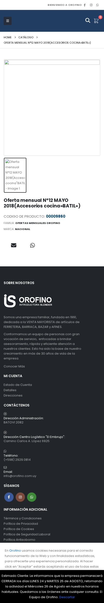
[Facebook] (85, 5)
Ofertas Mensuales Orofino (37, 223)
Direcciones (13, 395)
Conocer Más (14, 366)
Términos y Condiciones (23, 518)
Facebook (9, 497)
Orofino (15, 550)
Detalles (10, 390)
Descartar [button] (67, 597)
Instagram (20, 497)
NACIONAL (22, 229)
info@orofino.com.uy (20, 476)
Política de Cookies (19, 529)
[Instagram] (91, 5)
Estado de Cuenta (18, 384)
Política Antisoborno (19, 539)
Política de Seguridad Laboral (27, 534)
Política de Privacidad (21, 523)
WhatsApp (97, 5)
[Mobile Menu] (8, 21)
